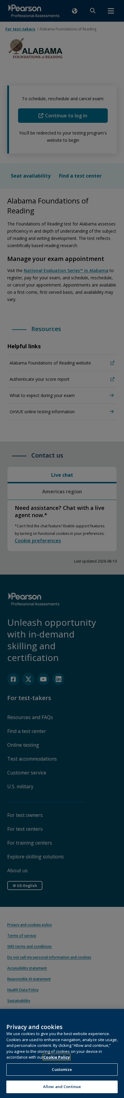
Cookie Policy (56, 1057)
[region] (62, 1053)
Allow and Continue (62, 1086)
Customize (62, 1069)
